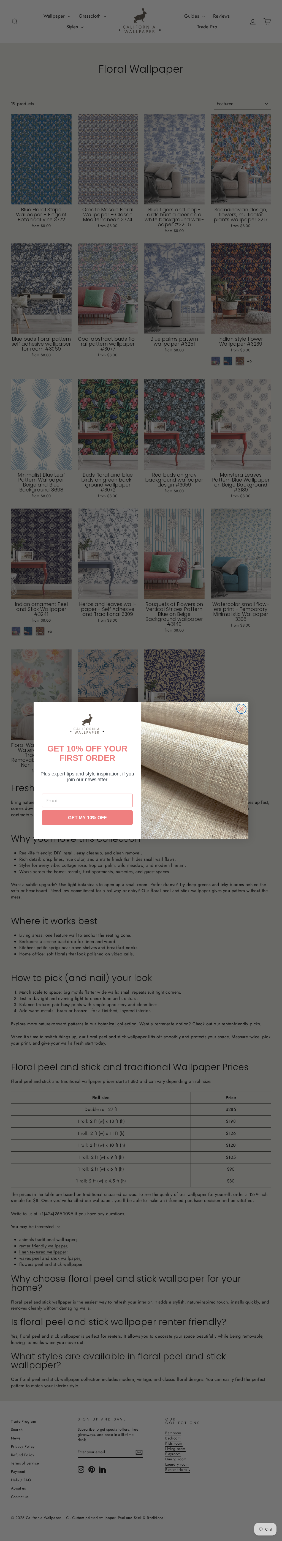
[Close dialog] (241, 709)
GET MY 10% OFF (87, 817)
